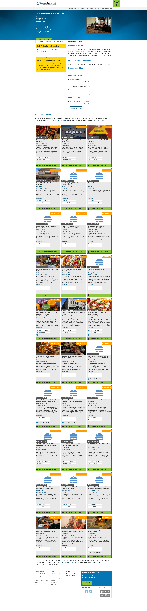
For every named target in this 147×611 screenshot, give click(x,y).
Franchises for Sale (77, 3)
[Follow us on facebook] (86, 591)
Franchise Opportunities (40, 576)
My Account (108, 8)
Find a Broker (98, 3)
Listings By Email (72, 8)
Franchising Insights (56, 578)
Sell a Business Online (68, 562)
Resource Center (90, 8)
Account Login (54, 582)
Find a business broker (76, 108)
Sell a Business (89, 3)
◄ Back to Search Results (44, 39)
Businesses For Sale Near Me (42, 573)
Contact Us (54, 580)
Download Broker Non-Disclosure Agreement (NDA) (84, 94)
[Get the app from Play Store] (105, 595)
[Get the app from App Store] (105, 591)
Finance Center (81, 8)
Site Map (53, 584)
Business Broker (40, 564)
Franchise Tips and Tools (57, 576)
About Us (53, 571)
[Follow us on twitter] (90, 591)
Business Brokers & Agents (41, 580)
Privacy (53, 586)
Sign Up (87, 583)
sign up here (62, 120)
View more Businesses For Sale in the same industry (84, 103)
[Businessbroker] (46, 3)
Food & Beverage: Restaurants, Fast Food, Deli (46, 36)
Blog (103, 8)
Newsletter (37, 584)
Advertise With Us (55, 573)
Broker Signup (107, 3)
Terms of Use (54, 589)
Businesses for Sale (64, 3)
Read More (39, 155)
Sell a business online (76, 106)
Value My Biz (98, 8)
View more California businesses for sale (81, 101)
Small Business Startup (40, 589)
